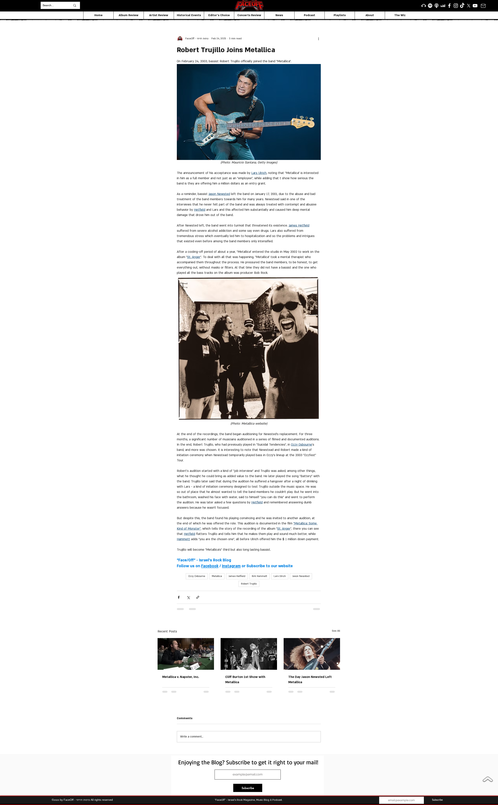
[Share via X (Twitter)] (188, 597)
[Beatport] (424, 6)
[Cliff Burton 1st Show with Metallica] (249, 654)
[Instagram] (456, 6)
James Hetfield (237, 576)
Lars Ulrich (280, 576)
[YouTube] (475, 6)
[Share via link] (198, 597)
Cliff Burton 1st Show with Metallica (245, 679)
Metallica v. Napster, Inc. (180, 677)
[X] (469, 6)
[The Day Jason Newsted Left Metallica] (312, 654)
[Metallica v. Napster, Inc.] (186, 654)
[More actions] (318, 38)
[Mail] (483, 5)
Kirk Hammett (259, 576)
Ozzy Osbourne (196, 576)
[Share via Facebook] (179, 597)
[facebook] (449, 6)
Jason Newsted (300, 576)
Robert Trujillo (249, 583)
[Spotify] (430, 6)
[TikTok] (462, 6)
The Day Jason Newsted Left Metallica (310, 679)
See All (336, 630)
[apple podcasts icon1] (436, 6)
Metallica (217, 576)
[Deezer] (443, 6)
